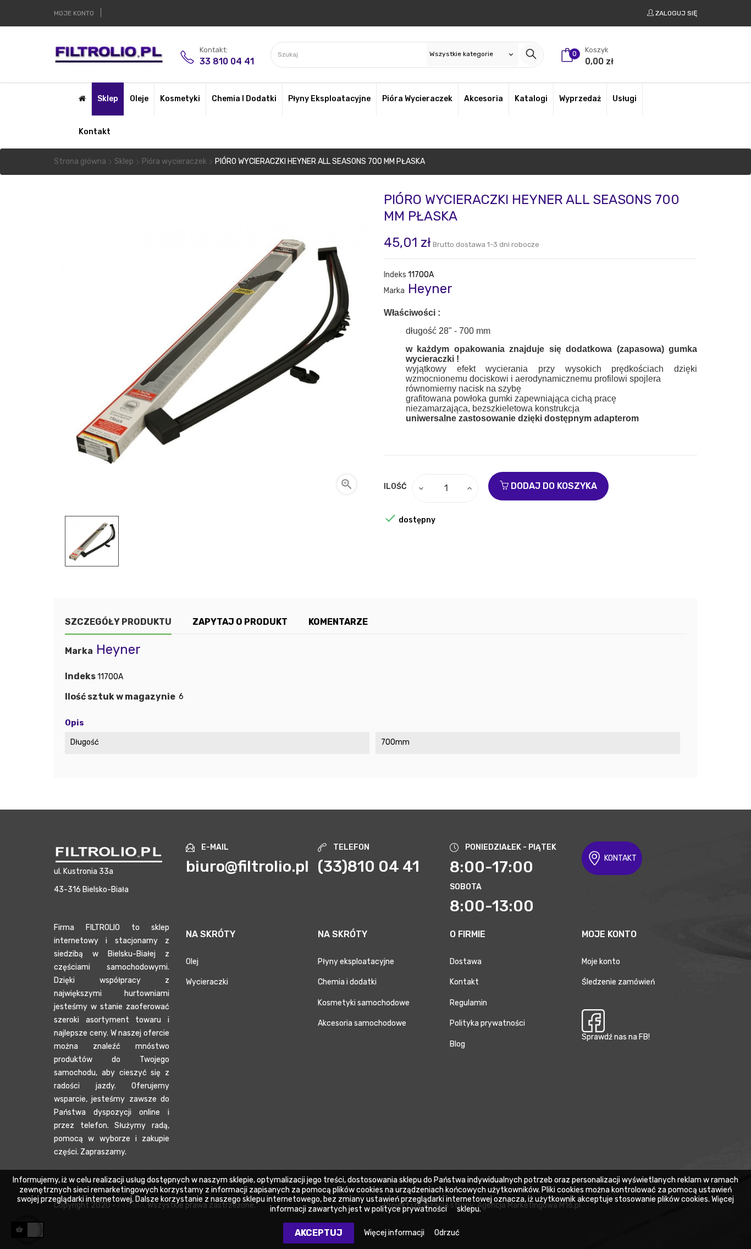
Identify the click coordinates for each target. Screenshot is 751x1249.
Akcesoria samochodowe (362, 1023)
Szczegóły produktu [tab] (118, 622)
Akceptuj (319, 1233)
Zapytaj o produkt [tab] (240, 622)
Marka (394, 290)
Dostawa (466, 961)
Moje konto (601, 961)
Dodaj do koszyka (553, 486)
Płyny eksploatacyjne (356, 961)
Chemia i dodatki (347, 982)
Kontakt (464, 982)
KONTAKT (620, 858)
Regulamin (468, 1003)
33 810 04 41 (227, 61)
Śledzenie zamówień (618, 982)
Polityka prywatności (487, 1023)
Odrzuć (447, 1232)
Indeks (395, 274)
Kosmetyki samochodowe (364, 1003)
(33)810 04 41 (368, 866)
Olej (192, 961)
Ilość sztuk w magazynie (120, 697)
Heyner (430, 288)
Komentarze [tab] (338, 622)
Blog (457, 1044)
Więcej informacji (395, 1232)
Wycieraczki (207, 982)
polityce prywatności (409, 1209)
